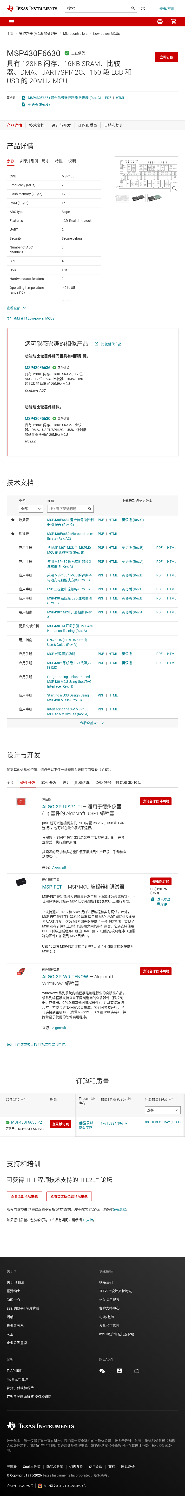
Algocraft (59, 867)
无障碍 (12, 1467)
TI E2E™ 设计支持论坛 (115, 1291)
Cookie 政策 (31, 1467)
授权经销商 (42, 1396)
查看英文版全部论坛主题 (69, 1196)
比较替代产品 (111, 344)
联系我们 (106, 1282)
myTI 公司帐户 (17, 1379)
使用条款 (119, 1209)
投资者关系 (15, 1325)
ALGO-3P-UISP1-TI (62, 807)
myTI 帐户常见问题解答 (116, 1334)
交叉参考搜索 (109, 1299)
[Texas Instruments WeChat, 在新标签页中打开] (102, 1373)
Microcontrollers (75, 34)
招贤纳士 (13, 1291)
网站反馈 (128, 1467)
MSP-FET (52, 887)
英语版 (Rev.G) (39, 104)
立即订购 (166, 57)
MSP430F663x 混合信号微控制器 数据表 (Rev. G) (64, 98)
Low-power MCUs (106, 34)
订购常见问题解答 (20, 1396)
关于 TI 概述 (16, 1282)
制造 (10, 1334)
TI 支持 (88, 1220)
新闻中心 (13, 1299)
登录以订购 (160, 881)
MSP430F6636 (37, 367)
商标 (111, 1467)
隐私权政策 (54, 1467)
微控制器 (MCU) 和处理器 (38, 34)
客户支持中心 (109, 1308)
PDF (108, 98)
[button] (11, 21)
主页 (10, 34)
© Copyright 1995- (24, 1475)
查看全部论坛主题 (24, 1196)
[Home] (32, 8)
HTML (120, 98)
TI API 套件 (15, 1371)
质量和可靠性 (109, 1325)
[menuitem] (160, 21)
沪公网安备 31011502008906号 (65, 1486)
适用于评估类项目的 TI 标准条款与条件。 (37, 1044)
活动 (10, 1317)
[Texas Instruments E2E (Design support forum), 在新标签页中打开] (119, 1373)
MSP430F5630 (37, 418)
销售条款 (76, 1467)
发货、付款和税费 (20, 1388)
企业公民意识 (17, 1343)
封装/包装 (106, 1317)
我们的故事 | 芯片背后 (23, 1308)
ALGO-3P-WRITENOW (65, 977)
